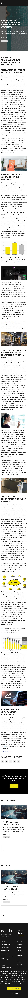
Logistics (19, 950)
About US (19, 965)
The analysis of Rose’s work (8, 322)
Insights (19, 962)
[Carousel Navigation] (14, 849)
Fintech (19, 947)
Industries (19, 941)
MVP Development (6, 947)
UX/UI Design (4, 959)
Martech (19, 953)
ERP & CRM (20, 956)
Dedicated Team (5, 950)
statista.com (20, 262)
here (5, 746)
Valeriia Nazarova (7, 752)
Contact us (14, 786)
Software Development (7, 944)
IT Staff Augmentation (7, 956)
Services (3, 941)
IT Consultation (5, 953)
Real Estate (5, 40)
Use (2, 628)
